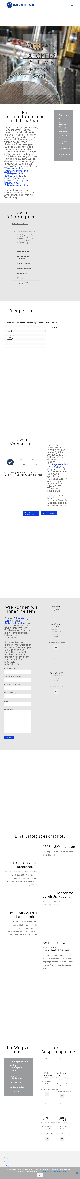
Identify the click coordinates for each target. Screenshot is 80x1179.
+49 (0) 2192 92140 (16, 1082)
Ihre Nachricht (9, 709)
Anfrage (7, 1166)
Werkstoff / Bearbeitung (12, 693)
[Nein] (77, 1173)
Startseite (7, 1160)
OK (40, 1175)
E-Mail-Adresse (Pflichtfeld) (13, 685)
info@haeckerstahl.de (17, 1087)
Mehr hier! (20, 247)
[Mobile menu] (72, 4)
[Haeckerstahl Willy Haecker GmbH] (20, 4)
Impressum (7, 1158)
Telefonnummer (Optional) (12, 676)
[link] (25, 239)
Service (6, 1164)
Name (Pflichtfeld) (10, 668)
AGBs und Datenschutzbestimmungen (53, 1171)
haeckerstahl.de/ (15, 1091)
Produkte (7, 1162)
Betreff (6, 701)
